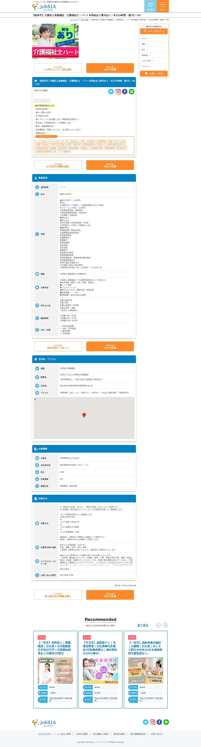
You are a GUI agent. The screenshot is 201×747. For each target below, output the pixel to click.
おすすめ (42, 687)
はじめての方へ (45, 734)
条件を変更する (153, 31)
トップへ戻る (194, 740)
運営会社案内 (119, 734)
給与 (44, 699)
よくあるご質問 (64, 734)
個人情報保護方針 (138, 734)
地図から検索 (153, 73)
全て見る (142, 625)
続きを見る (64, 569)
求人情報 (84, 20)
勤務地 (43, 693)
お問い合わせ (156, 734)
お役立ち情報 (82, 734)
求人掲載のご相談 (100, 734)
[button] (84, 415)
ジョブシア (74, 20)
